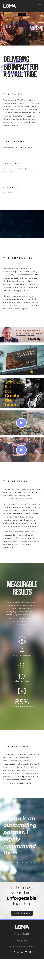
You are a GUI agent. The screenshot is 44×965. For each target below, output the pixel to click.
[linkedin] (30, 952)
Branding (6, 169)
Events (5, 171)
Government (8, 192)
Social (11, 171)
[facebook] (14, 952)
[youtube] (26, 952)
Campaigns (30, 169)
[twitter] (18, 952)
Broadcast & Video (18, 169)
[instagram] (22, 952)
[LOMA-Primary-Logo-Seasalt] (9, 4)
